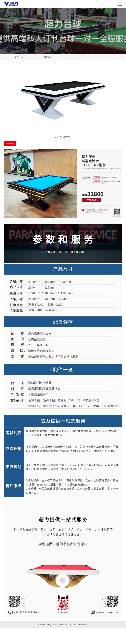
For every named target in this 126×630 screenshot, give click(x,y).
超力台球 (18, 57)
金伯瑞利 (48, 57)
